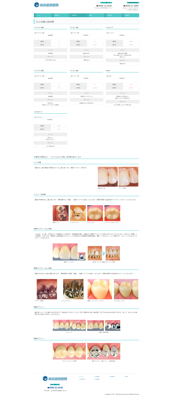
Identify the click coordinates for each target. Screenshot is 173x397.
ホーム (38, 15)
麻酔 (91, 15)
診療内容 (74, 15)
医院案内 (57, 15)
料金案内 (127, 15)
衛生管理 (109, 15)
